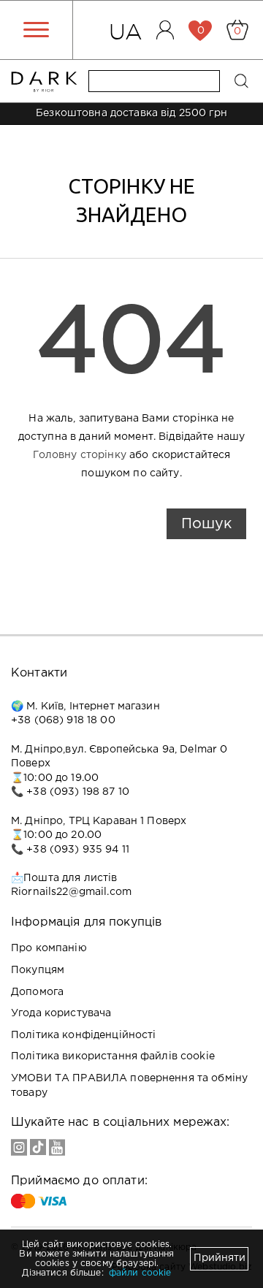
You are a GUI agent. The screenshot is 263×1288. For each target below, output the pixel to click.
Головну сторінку (79, 455)
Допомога (37, 992)
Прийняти (219, 1258)
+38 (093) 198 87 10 (77, 792)
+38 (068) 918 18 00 (63, 720)
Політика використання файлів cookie (113, 1056)
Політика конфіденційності (83, 1035)
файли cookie (140, 1273)
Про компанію (49, 948)
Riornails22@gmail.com (71, 892)
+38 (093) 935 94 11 (77, 849)
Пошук (206, 523)
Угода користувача (61, 1013)
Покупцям (37, 970)
